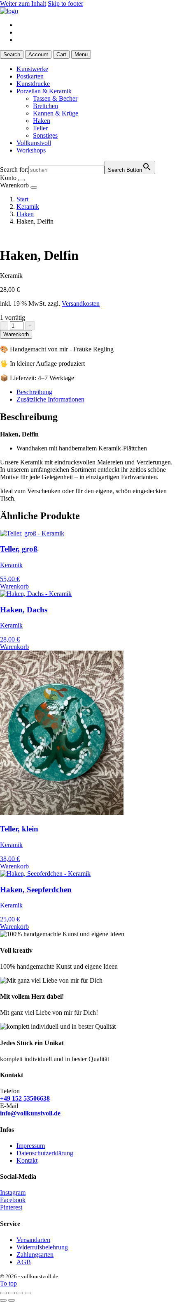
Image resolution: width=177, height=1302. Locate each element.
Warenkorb (16, 334)
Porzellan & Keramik (44, 91)
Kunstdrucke (33, 83)
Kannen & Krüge (55, 113)
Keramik (27, 206)
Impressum (30, 1145)
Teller (40, 128)
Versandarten (33, 1239)
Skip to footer (65, 3)
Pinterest (11, 1207)
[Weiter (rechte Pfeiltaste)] (11, 1300)
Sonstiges (45, 135)
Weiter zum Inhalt (23, 3)
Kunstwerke (32, 68)
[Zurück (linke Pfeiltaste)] (3, 1300)
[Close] (21, 180)
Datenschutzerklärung (44, 1153)
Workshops (31, 150)
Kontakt (26, 1160)
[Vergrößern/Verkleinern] (3, 1293)
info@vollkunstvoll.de (30, 1113)
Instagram (13, 1192)
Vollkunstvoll (33, 142)
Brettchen (45, 105)
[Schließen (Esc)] (28, 1293)
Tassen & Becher (55, 98)
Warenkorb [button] (14, 586)
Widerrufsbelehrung (42, 1247)
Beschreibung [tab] (34, 391)
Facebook (13, 1199)
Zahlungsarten (35, 1254)
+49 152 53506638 (25, 1098)
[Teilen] (19, 1293)
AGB (23, 1261)
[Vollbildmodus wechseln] (11, 1293)
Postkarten (30, 76)
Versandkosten (81, 303)
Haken (41, 120)
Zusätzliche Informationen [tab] (50, 399)
